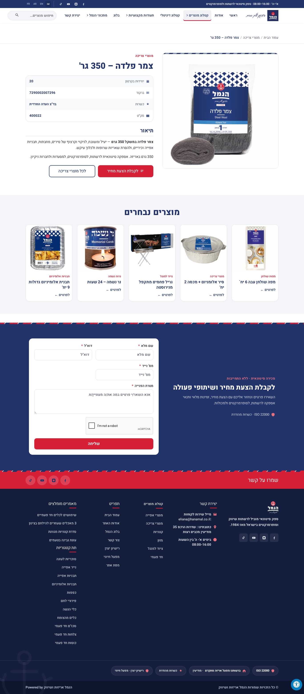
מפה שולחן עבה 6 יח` (257, 282)
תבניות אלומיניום (64, 584)
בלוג (116, 15)
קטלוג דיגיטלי (170, 15)
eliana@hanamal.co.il (194, 519)
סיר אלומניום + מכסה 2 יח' (204, 284)
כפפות (71, 592)
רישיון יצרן (112, 548)
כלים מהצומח (66, 617)
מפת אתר (113, 565)
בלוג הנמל (112, 531)
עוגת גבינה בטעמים (62, 540)
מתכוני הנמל (98, 15)
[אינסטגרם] (76, 4)
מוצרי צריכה (251, 37)
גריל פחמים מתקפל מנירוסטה (156, 284)
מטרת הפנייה (143, 386)
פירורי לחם (68, 600)
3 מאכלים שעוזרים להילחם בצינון (52, 523)
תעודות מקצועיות (141, 15)
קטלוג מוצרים (199, 15)
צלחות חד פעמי (65, 634)
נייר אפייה (69, 567)
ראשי (233, 15)
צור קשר (114, 540)
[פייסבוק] (83, 4)
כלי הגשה (69, 609)
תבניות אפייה (66, 575)
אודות (219, 15)
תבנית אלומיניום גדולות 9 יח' (49, 284)
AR (34, 4)
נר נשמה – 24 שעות (104, 282)
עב (48, 4)
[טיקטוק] (60, 4)
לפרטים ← (268, 289)
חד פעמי (157, 557)
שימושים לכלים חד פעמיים (56, 515)
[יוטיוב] (68, 4)
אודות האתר (111, 523)
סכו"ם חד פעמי (65, 626)
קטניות (158, 531)
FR (28, 4)
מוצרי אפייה (154, 515)
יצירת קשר (72, 15)
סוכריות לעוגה (66, 559)
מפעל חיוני (112, 556)
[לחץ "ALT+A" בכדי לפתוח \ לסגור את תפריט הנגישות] (296, 684)
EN (41, 4)
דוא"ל (87, 346)
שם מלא (146, 346)
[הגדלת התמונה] (220, 111)
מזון (160, 540)
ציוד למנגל (155, 548)
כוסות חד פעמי (65, 642)
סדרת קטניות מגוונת (62, 531)
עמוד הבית (271, 37)
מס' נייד (147, 366)
